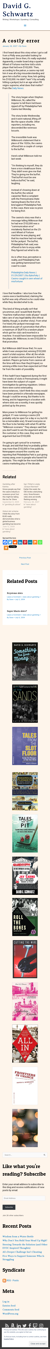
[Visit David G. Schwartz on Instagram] (41, 1326)
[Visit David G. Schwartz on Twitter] (24, 1326)
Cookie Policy (9, 1339)
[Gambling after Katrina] (13, 494)
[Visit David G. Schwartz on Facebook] (29, 1326)
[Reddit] (15, 542)
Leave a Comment (14, 597)
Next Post (25, 564)
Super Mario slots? (17, 611)
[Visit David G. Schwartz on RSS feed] (7, 1326)
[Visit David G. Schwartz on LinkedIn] (19, 1326)
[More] (6, 548)
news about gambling (31, 597)
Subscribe (9, 1207)
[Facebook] (5, 542)
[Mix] (35, 542)
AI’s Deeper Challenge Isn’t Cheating (22, 1252)
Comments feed (11, 1309)
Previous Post (25, 558)
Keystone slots (15, 593)
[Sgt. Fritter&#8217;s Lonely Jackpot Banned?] (34, 495)
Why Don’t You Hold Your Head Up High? (25, 1240)
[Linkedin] (20, 542)
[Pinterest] (25, 542)
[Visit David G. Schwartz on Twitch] (35, 1326)
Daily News (17, 88)
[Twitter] (10, 542)
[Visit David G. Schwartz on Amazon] (12, 1326)
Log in (6, 1301)
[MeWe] (30, 542)
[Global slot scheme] (13, 521)
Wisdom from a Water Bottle (18, 1236)
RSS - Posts (12, 1280)
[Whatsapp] (40, 542)
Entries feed (9, 1305)
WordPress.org (10, 1313)
